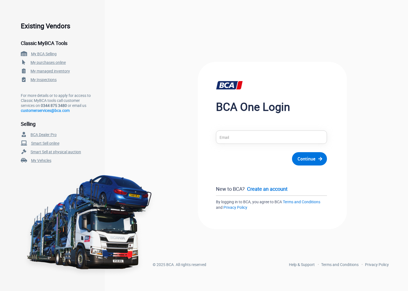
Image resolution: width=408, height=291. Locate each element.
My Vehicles (41, 160)
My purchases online (48, 62)
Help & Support (302, 264)
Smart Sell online (45, 143)
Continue (306, 159)
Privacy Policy (235, 207)
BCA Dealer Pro (44, 134)
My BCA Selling (44, 53)
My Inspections (44, 79)
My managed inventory (50, 71)
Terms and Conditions (301, 201)
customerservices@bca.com (45, 110)
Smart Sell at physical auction (56, 151)
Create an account (267, 188)
